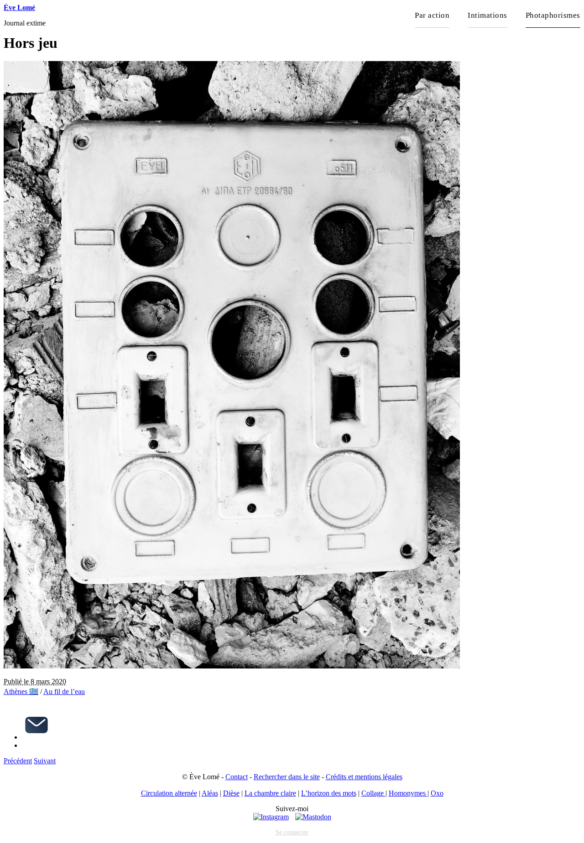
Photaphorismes (553, 15)
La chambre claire (270, 793)
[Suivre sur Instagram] (271, 817)
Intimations (487, 15)
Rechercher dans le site (287, 777)
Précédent (18, 761)
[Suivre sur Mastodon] (313, 817)
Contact (236, 777)
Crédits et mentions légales (364, 777)
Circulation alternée (169, 793)
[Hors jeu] (232, 666)
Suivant (45, 761)
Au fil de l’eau (64, 691)
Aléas (210, 793)
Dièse (231, 793)
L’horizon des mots (328, 793)
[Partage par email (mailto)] (36, 737)
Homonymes (408, 793)
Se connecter (292, 832)
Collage (373, 793)
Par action (432, 15)
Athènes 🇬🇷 (21, 691)
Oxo (437, 793)
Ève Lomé (19, 7)
